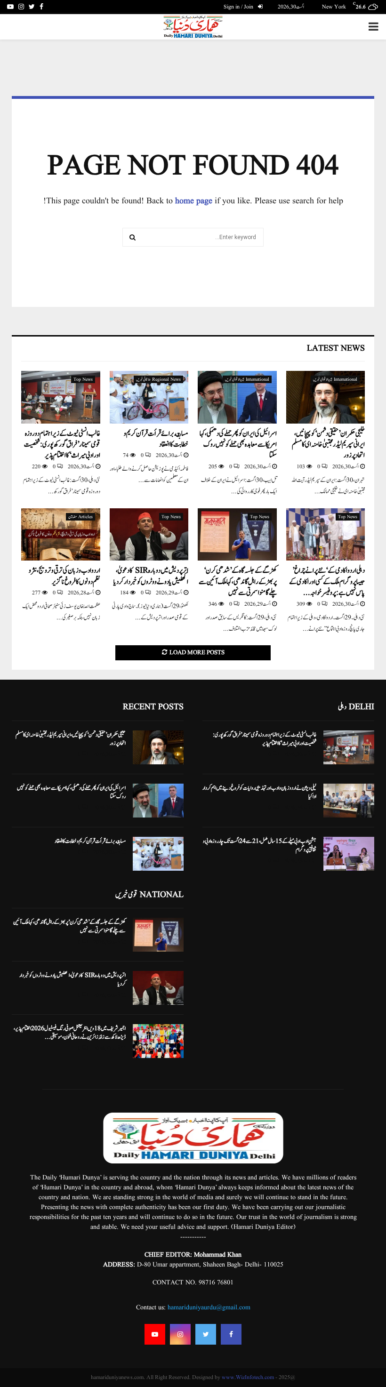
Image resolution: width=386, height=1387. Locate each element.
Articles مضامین (80, 516)
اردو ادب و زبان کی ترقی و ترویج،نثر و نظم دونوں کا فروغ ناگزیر (64, 576)
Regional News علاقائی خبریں (158, 379)
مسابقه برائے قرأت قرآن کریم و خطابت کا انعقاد (156, 439)
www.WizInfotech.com (248, 1377)
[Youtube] (155, 1334)
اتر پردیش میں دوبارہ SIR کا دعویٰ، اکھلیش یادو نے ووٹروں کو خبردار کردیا (150, 576)
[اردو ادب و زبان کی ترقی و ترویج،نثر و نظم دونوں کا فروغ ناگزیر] (60, 534)
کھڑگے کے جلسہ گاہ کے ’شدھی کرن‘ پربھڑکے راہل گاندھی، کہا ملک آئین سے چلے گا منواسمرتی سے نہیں (238, 582)
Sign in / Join (239, 7)
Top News (83, 379)
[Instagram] (180, 1334)
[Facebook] (231, 1334)
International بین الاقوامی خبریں (335, 379)
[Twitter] (205, 1334)
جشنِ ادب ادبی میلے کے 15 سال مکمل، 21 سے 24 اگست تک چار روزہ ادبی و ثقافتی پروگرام (259, 845)
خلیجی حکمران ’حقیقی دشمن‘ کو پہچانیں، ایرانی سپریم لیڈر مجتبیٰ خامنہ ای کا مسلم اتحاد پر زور (328, 445)
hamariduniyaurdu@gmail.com (209, 1307)
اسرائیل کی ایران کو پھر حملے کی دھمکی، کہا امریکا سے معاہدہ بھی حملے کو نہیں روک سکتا (238, 445)
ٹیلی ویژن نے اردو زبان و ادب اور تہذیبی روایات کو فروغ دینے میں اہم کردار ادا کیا (259, 792)
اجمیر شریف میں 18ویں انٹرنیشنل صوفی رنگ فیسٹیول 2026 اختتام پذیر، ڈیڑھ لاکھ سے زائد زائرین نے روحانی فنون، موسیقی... (70, 1033)
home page (193, 201)
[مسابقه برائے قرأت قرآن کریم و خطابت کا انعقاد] (149, 397)
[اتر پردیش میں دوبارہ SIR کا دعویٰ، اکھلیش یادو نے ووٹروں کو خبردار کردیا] (149, 534)
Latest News (336, 348)
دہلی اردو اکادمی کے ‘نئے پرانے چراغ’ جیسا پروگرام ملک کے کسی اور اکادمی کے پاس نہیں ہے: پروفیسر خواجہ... (327, 582)
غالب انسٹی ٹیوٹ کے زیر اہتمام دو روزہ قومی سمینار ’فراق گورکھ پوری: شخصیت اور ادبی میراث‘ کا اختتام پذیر (62, 445)
